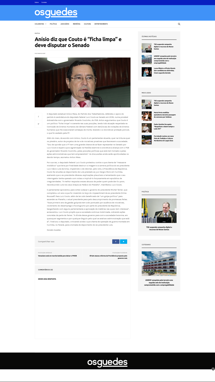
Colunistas (39, 24)
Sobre (37, 2)
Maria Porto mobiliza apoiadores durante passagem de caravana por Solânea (165, 115)
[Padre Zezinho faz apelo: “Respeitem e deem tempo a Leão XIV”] (147, 128)
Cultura (87, 24)
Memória (76, 24)
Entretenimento (101, 24)
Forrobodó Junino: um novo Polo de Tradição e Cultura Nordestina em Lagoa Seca (164, 138)
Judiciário (64, 24)
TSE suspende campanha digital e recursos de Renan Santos (163, 46)
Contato (44, 2)
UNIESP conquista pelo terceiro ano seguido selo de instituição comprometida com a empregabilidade (159, 282)
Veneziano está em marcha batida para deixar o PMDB (57, 256)
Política (53, 24)
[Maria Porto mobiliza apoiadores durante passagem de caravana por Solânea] (147, 116)
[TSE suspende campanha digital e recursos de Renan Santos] (147, 48)
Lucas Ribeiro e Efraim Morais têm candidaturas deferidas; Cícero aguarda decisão (164, 70)
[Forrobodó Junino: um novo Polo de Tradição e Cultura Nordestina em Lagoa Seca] (147, 139)
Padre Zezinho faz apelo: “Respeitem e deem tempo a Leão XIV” (164, 127)
